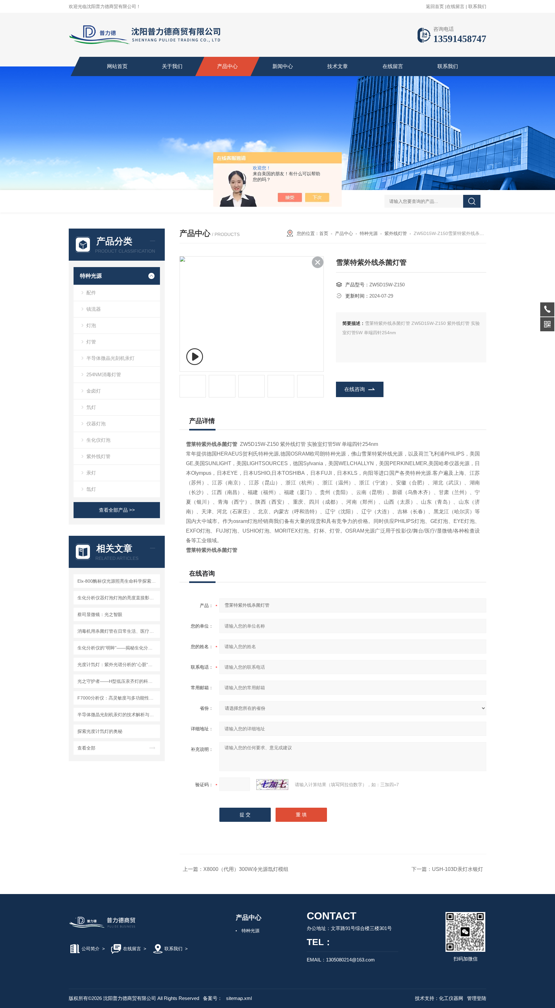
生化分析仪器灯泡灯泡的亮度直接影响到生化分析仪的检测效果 (117, 597)
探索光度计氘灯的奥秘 (99, 731)
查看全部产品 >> (117, 510)
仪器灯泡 (96, 423)
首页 (323, 233)
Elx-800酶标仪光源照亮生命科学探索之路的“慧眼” (117, 581)
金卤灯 (93, 391)
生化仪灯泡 (98, 440)
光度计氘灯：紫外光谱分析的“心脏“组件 (117, 664)
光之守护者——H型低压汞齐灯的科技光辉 (117, 681)
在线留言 (455, 6)
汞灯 (91, 472)
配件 (91, 292)
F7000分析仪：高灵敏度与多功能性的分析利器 (117, 697)
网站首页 (117, 66)
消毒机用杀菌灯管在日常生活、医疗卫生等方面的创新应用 (117, 631)
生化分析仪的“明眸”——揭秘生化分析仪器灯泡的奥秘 (117, 647)
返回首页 (435, 6)
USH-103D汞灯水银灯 (457, 869)
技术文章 (337, 66)
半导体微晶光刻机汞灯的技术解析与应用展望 (117, 714)
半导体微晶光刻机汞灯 (110, 358)
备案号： (212, 998)
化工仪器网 (451, 998)
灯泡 (91, 325)
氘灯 (91, 407)
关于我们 (172, 66)
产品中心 (227, 66)
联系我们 (477, 6)
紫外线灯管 (98, 456)
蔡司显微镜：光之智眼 (99, 614)
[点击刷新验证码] (272, 784)
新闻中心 (282, 66)
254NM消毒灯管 (103, 374)
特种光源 (91, 276)
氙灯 (91, 489)
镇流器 (93, 309)
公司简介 (91, 948)
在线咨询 (354, 389)
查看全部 (86, 748)
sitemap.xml (239, 998)
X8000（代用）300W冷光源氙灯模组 (245, 869)
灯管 (91, 341)
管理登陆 (476, 998)
